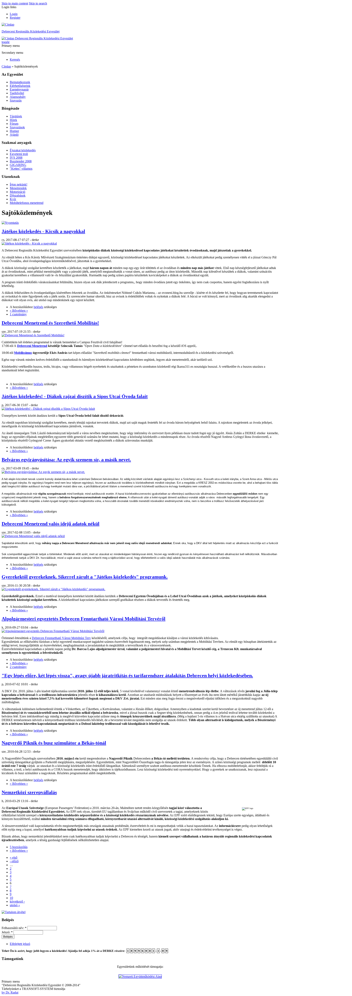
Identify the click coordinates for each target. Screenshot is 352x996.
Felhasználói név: (14, 928)
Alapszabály (18, 96)
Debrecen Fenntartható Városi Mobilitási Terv (61, 638)
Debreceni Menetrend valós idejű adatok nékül (50, 523)
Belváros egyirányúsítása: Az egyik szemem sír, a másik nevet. (66, 459)
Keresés (15, 59)
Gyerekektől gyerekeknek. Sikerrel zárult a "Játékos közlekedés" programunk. (85, 576)
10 (11, 898)
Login (14, 14)
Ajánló (14, 134)
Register (15, 17)
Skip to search (38, 3)
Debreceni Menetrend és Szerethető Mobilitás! (50, 323)
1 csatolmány (18, 314)
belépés (38, 307)
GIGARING (18, 165)
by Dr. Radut (10, 992)
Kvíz (13, 199)
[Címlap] (8, 24)
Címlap (6, 66)
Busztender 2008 (21, 161)
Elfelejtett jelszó (20, 944)
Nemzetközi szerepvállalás (29, 792)
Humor (14, 131)
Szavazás (16, 100)
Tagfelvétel (17, 93)
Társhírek (16, 116)
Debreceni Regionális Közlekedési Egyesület (30, 31)
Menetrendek (18, 188)
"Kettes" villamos (21, 168)
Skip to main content (15, 3)
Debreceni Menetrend (32, 346)
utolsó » (15, 905)
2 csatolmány (18, 667)
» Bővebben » (19, 310)
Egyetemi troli (19, 154)
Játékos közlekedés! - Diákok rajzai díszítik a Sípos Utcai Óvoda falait (75, 396)
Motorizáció (17, 192)
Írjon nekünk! (18, 184)
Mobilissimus (23, 352)
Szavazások (17, 127)
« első (13, 857)
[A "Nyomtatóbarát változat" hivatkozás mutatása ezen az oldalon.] (10, 222)
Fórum (14, 123)
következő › (17, 901)
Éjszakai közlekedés (23, 150)
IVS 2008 (16, 157)
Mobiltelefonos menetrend (26, 202)
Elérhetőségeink (20, 85)
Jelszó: (7, 932)
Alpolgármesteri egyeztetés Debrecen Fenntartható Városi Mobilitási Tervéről (83, 618)
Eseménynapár (19, 89)
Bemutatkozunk (20, 82)
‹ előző (14, 861)
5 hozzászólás (19, 847)
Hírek (13, 120)
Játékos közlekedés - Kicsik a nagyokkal (43, 231)
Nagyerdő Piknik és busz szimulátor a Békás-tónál (54, 743)
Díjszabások (17, 195)
